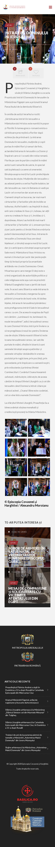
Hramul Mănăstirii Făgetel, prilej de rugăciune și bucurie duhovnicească (21, 701)
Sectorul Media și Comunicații (25, 44)
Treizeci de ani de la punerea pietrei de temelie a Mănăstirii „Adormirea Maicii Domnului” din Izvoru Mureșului (23, 738)
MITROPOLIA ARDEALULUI (27, 647)
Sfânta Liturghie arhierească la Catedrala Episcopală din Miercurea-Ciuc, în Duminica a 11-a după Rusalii (25, 725)
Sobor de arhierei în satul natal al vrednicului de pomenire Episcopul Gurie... (26, 555)
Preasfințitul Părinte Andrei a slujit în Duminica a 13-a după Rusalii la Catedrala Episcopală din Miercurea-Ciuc (24, 690)
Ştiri (9, 25)
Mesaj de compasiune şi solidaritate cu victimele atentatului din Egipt (27, 595)
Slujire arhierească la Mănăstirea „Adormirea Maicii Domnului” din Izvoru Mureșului (25, 748)
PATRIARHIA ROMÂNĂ (27, 665)
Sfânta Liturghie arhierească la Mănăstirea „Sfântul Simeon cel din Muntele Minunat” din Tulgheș (25, 712)
